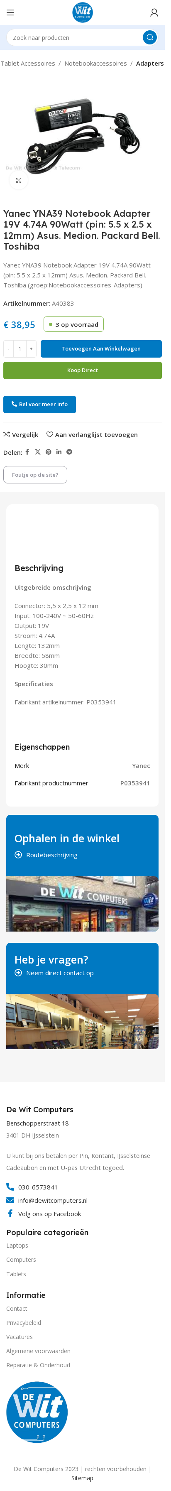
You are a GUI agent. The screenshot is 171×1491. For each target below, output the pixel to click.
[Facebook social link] (27, 452)
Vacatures (19, 1337)
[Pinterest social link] (48, 452)
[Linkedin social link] (59, 452)
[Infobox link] (41, 1109)
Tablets (16, 1274)
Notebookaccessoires (95, 63)
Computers (21, 1259)
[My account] (154, 12)
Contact (16, 1308)
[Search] (150, 37)
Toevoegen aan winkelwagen (101, 348)
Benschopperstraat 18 (37, 1123)
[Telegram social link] (69, 452)
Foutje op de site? (35, 474)
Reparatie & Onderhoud (38, 1365)
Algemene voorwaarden (38, 1351)
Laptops (17, 1245)
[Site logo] (82, 11)
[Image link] (37, 1411)
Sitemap (82, 1478)
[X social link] (37, 452)
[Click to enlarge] (19, 180)
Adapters (150, 63)
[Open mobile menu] (10, 12)
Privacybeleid (23, 1323)
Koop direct (82, 370)
